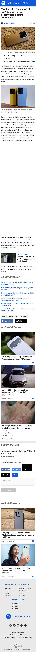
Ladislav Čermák (6, 398)
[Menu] (33, 3)
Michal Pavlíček (6, 541)
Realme (25, 316)
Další (15, 475)
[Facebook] (10, 626)
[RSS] (25, 626)
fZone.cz (15, 608)
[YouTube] (18, 626)
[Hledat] (27, 3)
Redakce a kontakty (25, 588)
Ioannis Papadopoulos (8, 363)
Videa (7, 593)
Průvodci (8, 596)
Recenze (8, 588)
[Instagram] (21, 626)
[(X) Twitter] (14, 626)
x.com (3, 74)
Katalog (7, 591)
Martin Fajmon (6, 439)
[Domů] (11, 3)
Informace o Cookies (18, 632)
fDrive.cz (15, 606)
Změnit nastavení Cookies (18, 635)
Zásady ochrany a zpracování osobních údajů (18, 637)
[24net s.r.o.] (18, 647)
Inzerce (21, 593)
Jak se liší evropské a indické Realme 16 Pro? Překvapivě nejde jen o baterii (16, 299)
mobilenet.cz (16, 603)
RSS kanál (22, 596)
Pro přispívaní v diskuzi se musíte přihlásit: (13, 462)
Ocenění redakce (24, 591)
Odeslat (8, 490)
